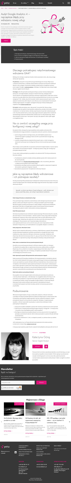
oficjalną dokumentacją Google (31, 161)
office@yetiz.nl (58, 467)
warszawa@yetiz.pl (41, 467)
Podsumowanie (19, 59)
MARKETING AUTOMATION (43, 446)
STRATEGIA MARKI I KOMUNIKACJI (23, 446)
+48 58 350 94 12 (24, 464)
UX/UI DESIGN (39, 452)
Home (2, 8)
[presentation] (1, 422)
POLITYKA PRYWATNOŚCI (35, 480)
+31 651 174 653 (59, 464)
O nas (14, 3)
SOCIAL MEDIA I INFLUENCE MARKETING (43, 454)
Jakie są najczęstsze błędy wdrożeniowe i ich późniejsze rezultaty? (31, 57)
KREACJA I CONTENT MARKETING (41, 448)
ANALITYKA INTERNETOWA (25, 452)
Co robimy (24, 3)
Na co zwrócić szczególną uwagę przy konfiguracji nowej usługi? (31, 55)
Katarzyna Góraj (15, 24)
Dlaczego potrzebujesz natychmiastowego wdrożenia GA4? (30, 53)
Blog (33, 3)
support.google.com (26, 104)
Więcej (6, 40)
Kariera (41, 3)
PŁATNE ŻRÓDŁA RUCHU (25, 449)
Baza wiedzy (57, 446)
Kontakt (50, 3)
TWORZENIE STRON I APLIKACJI (24, 454)
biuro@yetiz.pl (23, 467)
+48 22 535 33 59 (41, 464)
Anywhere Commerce (13, 8)
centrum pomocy (29, 87)
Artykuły (37, 346)
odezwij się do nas (31, 324)
